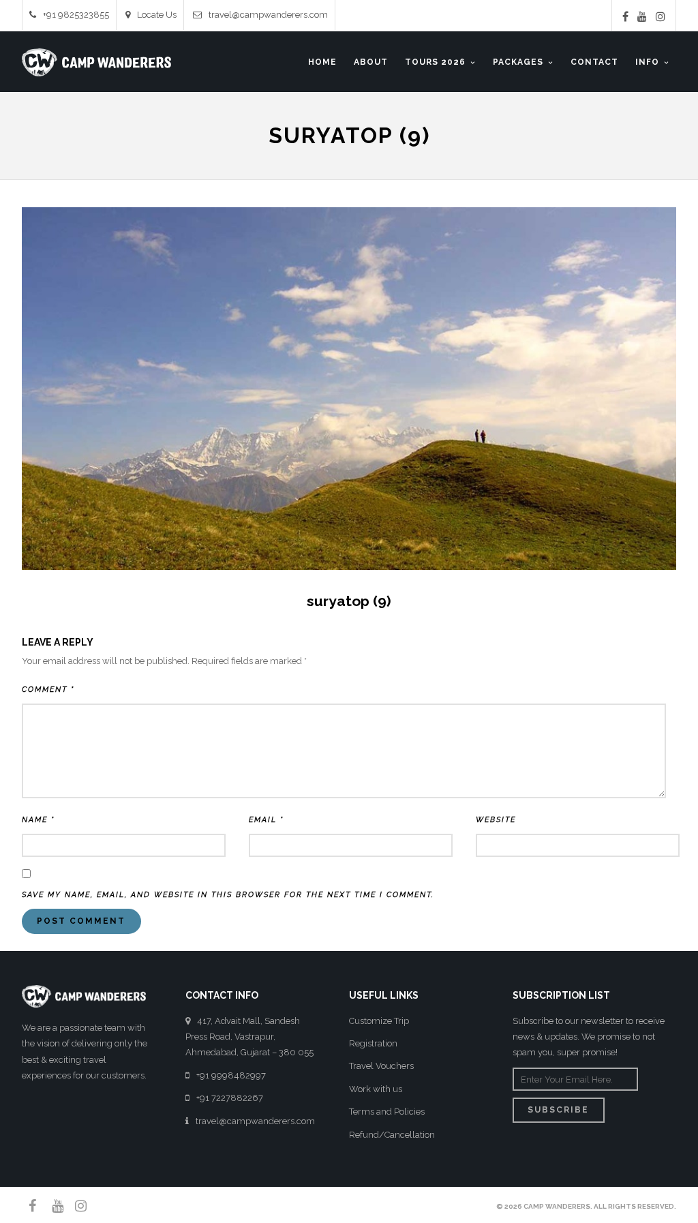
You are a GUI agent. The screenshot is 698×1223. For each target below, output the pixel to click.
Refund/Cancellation (392, 1135)
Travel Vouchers (381, 1066)
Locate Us (157, 15)
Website (496, 819)
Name (38, 819)
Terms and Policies (387, 1111)
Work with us (375, 1089)
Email (266, 819)
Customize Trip (379, 1021)
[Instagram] (660, 16)
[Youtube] (642, 16)
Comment (48, 689)
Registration (373, 1043)
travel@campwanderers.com (268, 15)
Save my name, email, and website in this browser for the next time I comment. (228, 894)
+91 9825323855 (76, 15)
